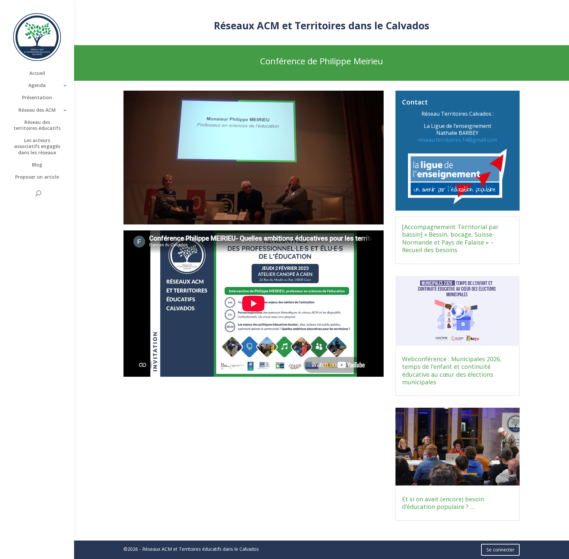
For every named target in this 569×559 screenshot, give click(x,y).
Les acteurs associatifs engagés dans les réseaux (37, 146)
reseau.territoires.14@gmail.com (457, 139)
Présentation (37, 98)
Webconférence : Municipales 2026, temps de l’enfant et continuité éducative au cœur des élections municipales (451, 370)
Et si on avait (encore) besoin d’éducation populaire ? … (443, 503)
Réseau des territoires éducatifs (37, 125)
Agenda (37, 85)
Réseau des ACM (37, 110)
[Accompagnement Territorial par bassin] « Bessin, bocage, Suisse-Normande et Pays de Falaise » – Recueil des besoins (450, 238)
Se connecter (500, 549)
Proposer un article (37, 177)
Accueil (37, 73)
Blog (37, 165)
